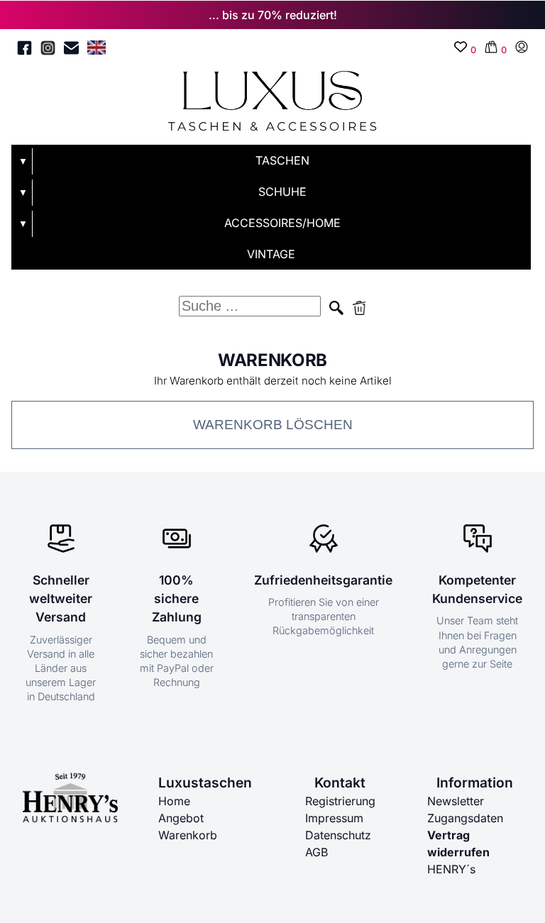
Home (174, 801)
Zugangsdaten (465, 818)
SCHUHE (282, 191)
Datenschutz (338, 835)
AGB (316, 852)
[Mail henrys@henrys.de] (71, 50)
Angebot (181, 818)
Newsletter (455, 801)
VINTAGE (271, 254)
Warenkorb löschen (273, 424)
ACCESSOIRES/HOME (282, 223)
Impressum (334, 818)
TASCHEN (282, 160)
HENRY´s (451, 869)
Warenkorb (187, 835)
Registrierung (340, 801)
